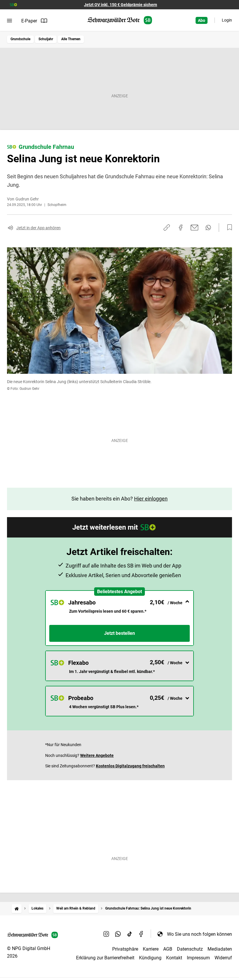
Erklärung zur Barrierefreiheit (105, 958)
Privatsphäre (125, 949)
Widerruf (223, 958)
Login (227, 20)
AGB (167, 949)
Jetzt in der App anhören (38, 227)
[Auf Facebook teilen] (181, 227)
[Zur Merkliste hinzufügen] (228, 227)
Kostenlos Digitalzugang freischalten (130, 766)
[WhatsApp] (118, 934)
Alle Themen (70, 39)
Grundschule (20, 39)
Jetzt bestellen (119, 633)
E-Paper (29, 21)
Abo (201, 20)
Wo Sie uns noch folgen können (199, 934)
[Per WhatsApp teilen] (208, 227)
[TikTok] (129, 934)
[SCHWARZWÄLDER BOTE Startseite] (119, 20)
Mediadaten (220, 949)
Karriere (151, 949)
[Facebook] (141, 934)
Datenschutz (190, 949)
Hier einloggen (151, 499)
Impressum (198, 958)
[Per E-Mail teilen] (194, 227)
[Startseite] (17, 908)
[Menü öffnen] (9, 21)
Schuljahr (45, 39)
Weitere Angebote (97, 755)
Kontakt (174, 958)
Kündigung (150, 958)
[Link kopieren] (167, 227)
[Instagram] (106, 934)
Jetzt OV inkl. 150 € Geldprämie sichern (120, 4)
